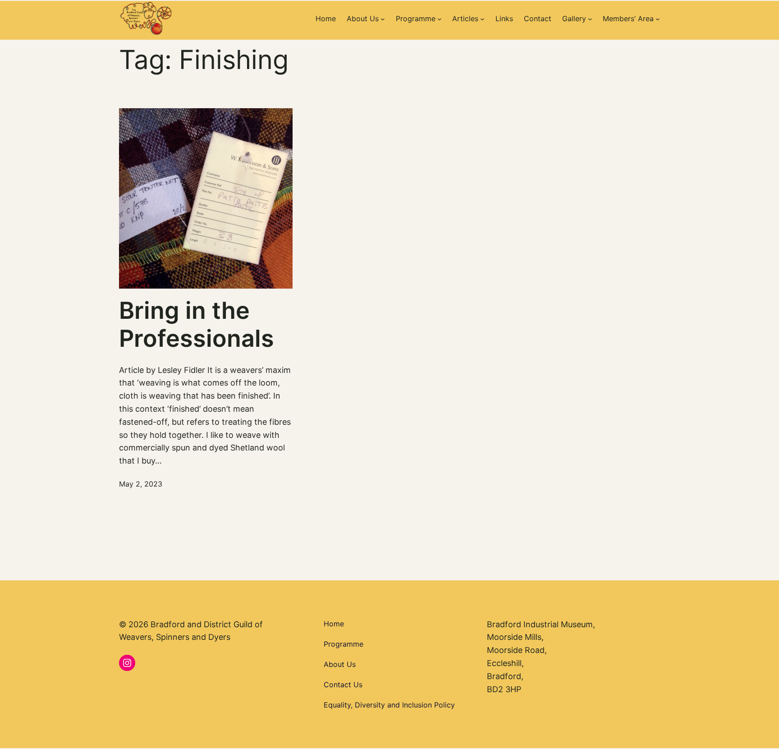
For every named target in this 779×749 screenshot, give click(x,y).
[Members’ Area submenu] (657, 19)
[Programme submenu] (439, 19)
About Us (340, 664)
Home (334, 623)
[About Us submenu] (382, 19)
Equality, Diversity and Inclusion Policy (389, 704)
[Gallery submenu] (590, 19)
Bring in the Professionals (196, 325)
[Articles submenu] (482, 19)
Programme (343, 643)
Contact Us (343, 684)
